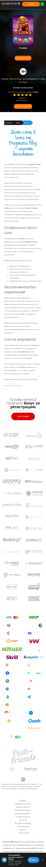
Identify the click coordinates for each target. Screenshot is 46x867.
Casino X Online (10, 174)
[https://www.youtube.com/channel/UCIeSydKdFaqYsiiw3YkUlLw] (10, 796)
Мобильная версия (23, 810)
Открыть (34, 860)
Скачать (23, 829)
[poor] (18, 95)
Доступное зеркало (23, 823)
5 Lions (27, 123)
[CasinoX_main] (29, 796)
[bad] (14, 95)
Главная (9, 123)
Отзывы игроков (23, 817)
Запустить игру (23, 58)
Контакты (23, 820)
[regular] (22, 95)
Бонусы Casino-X (23, 807)
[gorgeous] (30, 95)
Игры (18, 123)
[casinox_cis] (16, 796)
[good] (26, 95)
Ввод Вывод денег (23, 813)
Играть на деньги (23, 106)
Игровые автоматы (23, 804)
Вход (31, 4)
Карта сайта (24, 833)
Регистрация (23, 416)
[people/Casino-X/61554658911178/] (23, 796)
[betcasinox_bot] (36, 796)
